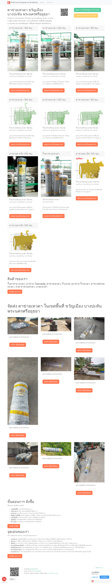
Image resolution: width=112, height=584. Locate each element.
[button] (64, 12)
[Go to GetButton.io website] (4, 582)
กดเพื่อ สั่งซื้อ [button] (14, 526)
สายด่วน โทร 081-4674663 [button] (86, 15)
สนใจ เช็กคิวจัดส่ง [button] (17, 345)
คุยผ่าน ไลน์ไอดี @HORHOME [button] (87, 10)
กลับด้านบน (98, 567)
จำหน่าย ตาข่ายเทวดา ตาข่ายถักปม (24, 2)
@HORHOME (33, 569)
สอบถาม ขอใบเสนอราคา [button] (20, 90)
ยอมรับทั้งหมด (104, 577)
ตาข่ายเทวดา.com (52, 573)
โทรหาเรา (50, 2)
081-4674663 (36, 571)
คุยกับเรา (42, 2)
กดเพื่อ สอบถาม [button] (15, 292)
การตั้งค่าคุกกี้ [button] (95, 577)
